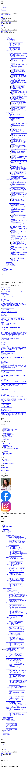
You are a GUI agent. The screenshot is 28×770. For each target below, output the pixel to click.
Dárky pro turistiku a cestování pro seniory (18, 681)
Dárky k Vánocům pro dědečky (18, 174)
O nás (4, 268)
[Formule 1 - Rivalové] (6, 403)
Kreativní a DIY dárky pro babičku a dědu (18, 704)
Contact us (5, 5)
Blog (4, 452)
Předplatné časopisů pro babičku (18, 85)
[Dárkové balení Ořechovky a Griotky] (9, 388)
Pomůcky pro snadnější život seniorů (19, 193)
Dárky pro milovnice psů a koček (18, 75)
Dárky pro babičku (10, 50)
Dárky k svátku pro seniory (17, 257)
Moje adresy (6, 462)
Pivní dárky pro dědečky (16, 157)
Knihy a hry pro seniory (14, 180)
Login (4, 744)
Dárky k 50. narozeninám (14, 45)
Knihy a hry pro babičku (14, 81)
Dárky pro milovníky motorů (17, 214)
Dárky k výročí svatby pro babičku (18, 110)
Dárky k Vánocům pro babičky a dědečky (18, 712)
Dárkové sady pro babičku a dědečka (17, 188)
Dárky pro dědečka (10, 112)
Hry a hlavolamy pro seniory (17, 185)
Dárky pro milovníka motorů (17, 140)
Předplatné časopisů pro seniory (18, 184)
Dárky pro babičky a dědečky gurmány (17, 226)
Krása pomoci (9, 262)
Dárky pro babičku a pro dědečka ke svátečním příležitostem (16, 250)
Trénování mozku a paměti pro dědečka (17, 600)
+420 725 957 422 (4, 467)
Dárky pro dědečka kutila (16, 222)
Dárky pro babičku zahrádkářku (18, 70)
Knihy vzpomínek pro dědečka (18, 167)
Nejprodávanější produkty (8, 443)
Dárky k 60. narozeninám (14, 47)
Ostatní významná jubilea (14, 49)
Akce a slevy (9, 36)
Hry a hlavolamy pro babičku (17, 86)
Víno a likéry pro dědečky (17, 163)
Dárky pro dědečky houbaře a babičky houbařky (17, 212)
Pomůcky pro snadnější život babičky (19, 56)
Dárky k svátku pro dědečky (17, 176)
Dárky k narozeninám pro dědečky (18, 173)
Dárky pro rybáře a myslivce (17, 208)
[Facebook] (6, 500)
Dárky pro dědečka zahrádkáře (18, 131)
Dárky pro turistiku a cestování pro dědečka (18, 613)
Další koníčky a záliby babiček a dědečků (18, 686)
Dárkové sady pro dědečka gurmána (19, 156)
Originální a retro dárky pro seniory (16, 241)
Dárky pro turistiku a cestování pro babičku (18, 553)
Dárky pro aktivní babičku (14, 67)
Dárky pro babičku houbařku (17, 74)
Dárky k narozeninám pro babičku (18, 106)
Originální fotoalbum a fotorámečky (19, 168)
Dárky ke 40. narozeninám (14, 44)
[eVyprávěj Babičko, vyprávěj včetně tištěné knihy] (8, 353)
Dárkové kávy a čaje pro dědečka (18, 158)
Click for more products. (6, 14)
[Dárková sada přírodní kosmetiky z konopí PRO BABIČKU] (14, 371)
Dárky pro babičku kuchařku (17, 69)
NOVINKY (8, 37)
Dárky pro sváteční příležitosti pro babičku (18, 104)
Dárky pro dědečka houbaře (17, 137)
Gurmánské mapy (15, 90)
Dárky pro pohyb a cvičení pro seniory (17, 675)
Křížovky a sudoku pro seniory (18, 187)
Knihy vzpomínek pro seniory (17, 243)
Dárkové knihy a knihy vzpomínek (10, 429)
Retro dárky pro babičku (16, 99)
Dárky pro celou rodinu (11, 265)
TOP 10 (10, 51)
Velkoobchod (6, 451)
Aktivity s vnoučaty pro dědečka (18, 145)
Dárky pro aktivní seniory (14, 203)
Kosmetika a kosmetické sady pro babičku (18, 53)
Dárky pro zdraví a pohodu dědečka (16, 117)
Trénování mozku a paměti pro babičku (17, 541)
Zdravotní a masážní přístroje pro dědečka (18, 595)
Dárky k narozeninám (10, 39)
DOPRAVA (5, 445)
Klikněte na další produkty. (6, 31)
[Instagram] (6, 511)
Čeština (4, 749)
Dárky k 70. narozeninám (14, 48)
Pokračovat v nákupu (5, 287)
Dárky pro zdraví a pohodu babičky (16, 55)
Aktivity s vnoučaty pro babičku (18, 79)
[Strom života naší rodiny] (14, 293)
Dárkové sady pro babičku (14, 54)
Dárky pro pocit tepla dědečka (17, 125)
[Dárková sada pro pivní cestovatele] (8, 323)
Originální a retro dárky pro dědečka (16, 165)
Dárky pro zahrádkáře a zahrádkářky (19, 206)
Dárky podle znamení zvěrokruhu (16, 42)
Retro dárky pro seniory (16, 242)
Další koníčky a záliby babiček (18, 80)
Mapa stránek (6, 454)
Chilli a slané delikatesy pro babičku (19, 96)
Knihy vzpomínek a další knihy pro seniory (18, 651)
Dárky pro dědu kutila (16, 139)
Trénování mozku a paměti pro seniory (17, 667)
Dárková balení (9, 263)
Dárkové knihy (9, 38)
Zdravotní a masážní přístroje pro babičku (18, 538)
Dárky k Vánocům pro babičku (18, 107)
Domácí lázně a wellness (16, 66)
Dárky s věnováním (10, 264)
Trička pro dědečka (13, 115)
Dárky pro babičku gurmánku (15, 88)
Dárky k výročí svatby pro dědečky (19, 177)
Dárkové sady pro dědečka (14, 114)
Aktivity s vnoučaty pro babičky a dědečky (18, 680)
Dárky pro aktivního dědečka (15, 130)
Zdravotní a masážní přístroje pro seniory (17, 663)
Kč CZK (5, 747)
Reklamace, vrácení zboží (8, 463)
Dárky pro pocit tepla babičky (17, 60)
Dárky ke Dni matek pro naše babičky (17, 714)
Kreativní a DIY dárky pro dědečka (19, 169)
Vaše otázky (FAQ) (7, 269)
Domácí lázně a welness (16, 129)
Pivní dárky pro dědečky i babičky (18, 239)
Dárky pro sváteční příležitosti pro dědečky (18, 172)
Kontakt (5, 270)
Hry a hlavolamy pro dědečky (17, 152)
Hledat (15, 13)
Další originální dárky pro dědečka (18, 171)
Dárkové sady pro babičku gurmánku (19, 91)
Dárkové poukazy (7, 734)
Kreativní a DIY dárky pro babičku (18, 102)
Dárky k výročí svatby (16, 260)
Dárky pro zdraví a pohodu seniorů (16, 190)
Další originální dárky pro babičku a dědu (18, 706)
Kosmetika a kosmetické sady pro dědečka (18, 178)
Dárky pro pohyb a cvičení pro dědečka (17, 607)
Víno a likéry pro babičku (16, 97)
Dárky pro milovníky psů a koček (18, 141)
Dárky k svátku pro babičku (17, 108)
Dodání (4, 7)
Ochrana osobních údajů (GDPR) (10, 448)
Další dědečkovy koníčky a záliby (18, 146)
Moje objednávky (7, 460)
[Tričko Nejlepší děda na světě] (7, 308)
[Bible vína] (10, 338)
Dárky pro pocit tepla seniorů (17, 192)
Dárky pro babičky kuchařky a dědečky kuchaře (18, 205)
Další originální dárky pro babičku (18, 103)
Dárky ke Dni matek (15, 109)
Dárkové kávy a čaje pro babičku (18, 94)
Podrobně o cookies (7, 449)
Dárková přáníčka (7, 435)
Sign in (2, 762)
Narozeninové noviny (13, 40)
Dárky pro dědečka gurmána (15, 153)
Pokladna (3, 424)
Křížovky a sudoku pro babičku (18, 87)
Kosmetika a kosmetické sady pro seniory (18, 189)
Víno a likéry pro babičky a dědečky (19, 238)
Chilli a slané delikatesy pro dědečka (19, 160)
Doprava (5, 266)
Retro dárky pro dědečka (16, 166)
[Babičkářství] (4, 10)
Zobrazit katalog (6, 34)
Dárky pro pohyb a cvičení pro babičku (17, 549)
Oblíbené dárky (6, 289)
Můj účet (5, 459)
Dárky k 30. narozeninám (14, 43)
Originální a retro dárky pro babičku (16, 98)
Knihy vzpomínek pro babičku (18, 101)
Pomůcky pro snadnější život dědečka (17, 594)
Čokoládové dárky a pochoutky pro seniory (18, 694)
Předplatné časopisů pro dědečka (18, 151)
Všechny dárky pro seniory (12, 179)
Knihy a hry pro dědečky (14, 147)
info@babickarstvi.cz (5, 470)
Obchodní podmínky (7, 446)
